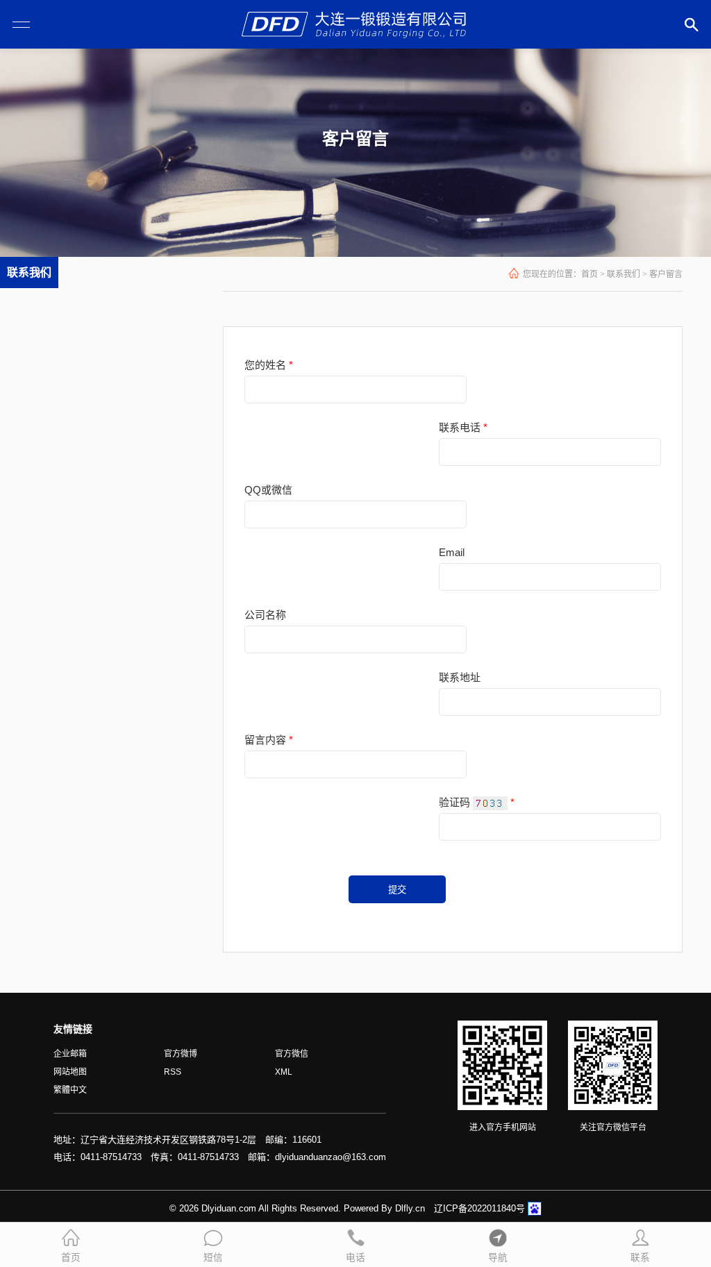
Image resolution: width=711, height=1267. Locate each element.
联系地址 (459, 677)
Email (452, 552)
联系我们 (623, 274)
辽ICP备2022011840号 (479, 1208)
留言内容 (265, 740)
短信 (213, 1257)
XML (283, 1072)
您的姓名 (268, 365)
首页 (589, 274)
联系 (640, 1257)
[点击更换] (490, 803)
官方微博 (180, 1054)
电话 (355, 1257)
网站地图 (70, 1072)
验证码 (454, 802)
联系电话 (463, 427)
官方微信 (291, 1054)
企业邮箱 (70, 1054)
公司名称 (265, 615)
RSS (172, 1072)
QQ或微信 (268, 490)
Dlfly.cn (410, 1208)
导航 (498, 1257)
